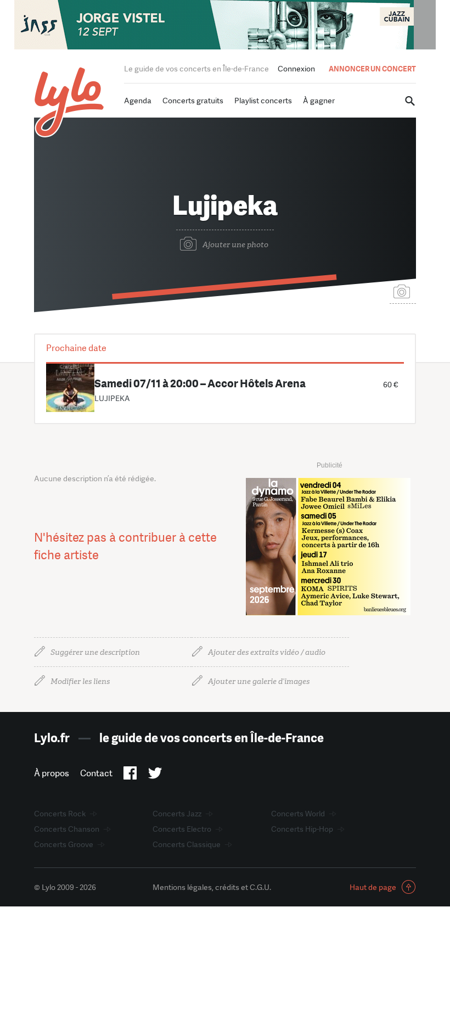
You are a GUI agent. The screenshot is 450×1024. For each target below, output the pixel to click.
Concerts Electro (182, 829)
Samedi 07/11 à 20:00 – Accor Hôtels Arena (200, 383)
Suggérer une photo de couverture (403, 291)
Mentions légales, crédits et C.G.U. (212, 887)
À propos (51, 773)
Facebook (130, 775)
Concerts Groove (63, 844)
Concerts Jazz (177, 814)
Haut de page (373, 887)
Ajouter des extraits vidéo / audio (266, 652)
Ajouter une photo (235, 245)
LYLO (69, 102)
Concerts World (298, 814)
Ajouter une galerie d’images (259, 681)
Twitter (155, 775)
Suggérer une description (95, 652)
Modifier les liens (80, 681)
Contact (96, 773)
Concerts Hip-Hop (302, 829)
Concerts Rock (60, 814)
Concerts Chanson (66, 829)
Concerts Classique (187, 844)
